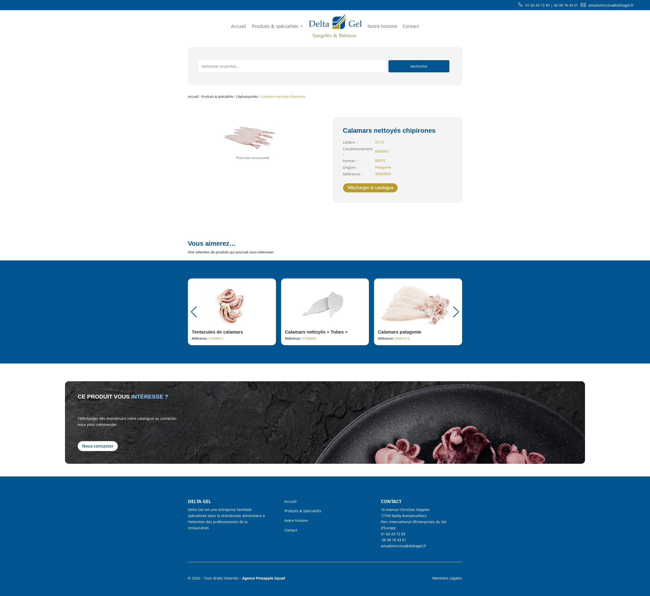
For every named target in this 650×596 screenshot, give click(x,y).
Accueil (238, 26)
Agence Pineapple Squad (263, 578)
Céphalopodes (247, 96)
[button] (456, 312)
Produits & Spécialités (302, 510)
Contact (411, 26)
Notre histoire (382, 26)
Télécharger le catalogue (370, 187)
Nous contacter (97, 446)
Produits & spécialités (275, 26)
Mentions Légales (447, 578)
